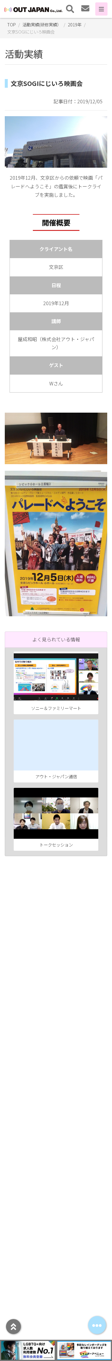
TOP (11, 24)
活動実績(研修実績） (41, 24)
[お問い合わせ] (85, 9)
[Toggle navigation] (70, 9)
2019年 (75, 24)
